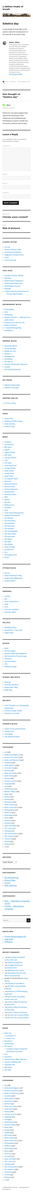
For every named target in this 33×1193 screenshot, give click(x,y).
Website (6, 192)
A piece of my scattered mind (14, 729)
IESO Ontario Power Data (13, 283)
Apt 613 (7, 573)
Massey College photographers (15, 653)
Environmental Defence (13, 252)
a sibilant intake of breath (10, 1187)
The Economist (9, 521)
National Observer (11, 489)
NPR (6, 497)
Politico (7, 500)
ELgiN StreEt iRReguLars (13, 578)
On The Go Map (10, 403)
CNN (6, 460)
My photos (8, 1041)
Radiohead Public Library (13, 421)
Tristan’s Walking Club (12, 1062)
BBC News (8, 447)
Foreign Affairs (9, 468)
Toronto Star (9, 549)
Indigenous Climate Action (14, 255)
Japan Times (8, 476)
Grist (6, 312)
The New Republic (10, 531)
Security (7, 823)
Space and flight (10, 826)
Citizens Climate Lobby (12, 249)
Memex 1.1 (8, 354)
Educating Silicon (10, 346)
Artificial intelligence (12, 755)
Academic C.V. (11, 1036)
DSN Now (7, 278)
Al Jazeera (8, 442)
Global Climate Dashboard (13, 281)
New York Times (10, 494)
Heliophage (8, 315)
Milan (7, 81)
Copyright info (9, 1065)
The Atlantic (8, 518)
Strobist (7, 367)
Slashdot (7, 507)
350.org (7, 247)
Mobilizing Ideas (10, 627)
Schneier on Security (11, 713)
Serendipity (8, 734)
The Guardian (9, 523)
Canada (7, 763)
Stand (6, 257)
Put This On (8, 362)
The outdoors (9, 836)
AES (5, 599)
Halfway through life (14, 962)
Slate (6, 510)
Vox (5, 552)
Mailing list (8, 942)
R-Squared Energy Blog (12, 328)
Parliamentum (9, 356)
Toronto (7, 839)
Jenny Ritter (8, 418)
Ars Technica (9, 444)
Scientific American (11, 685)
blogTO (7, 450)
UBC (5, 664)
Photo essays (9, 805)
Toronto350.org (10, 260)
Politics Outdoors (10, 325)
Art (5, 752)
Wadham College (10, 667)
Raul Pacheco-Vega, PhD (13, 630)
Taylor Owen (9, 633)
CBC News (8, 455)
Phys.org (7, 682)
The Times (8, 539)
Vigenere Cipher (10, 612)
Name (5, 174)
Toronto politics (10, 661)
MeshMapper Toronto (12, 286)
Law (5, 786)
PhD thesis (8, 802)
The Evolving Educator (12, 369)
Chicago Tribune (10, 458)
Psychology (8, 815)
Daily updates (22, 81)
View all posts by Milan (15, 74)
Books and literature (11, 760)
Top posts (8, 1057)
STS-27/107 (8, 828)
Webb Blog (8, 690)
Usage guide (8, 939)
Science (7, 820)
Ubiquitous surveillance (15, 983)
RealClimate (8, 330)
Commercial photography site (15, 936)
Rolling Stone (9, 505)
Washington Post (10, 555)
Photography (9, 810)
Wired (6, 557)
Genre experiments (11, 601)
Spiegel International (12, 515)
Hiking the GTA (10, 351)
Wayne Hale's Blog (11, 687)
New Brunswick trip (11, 878)
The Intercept (9, 526)
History (7, 778)
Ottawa (7, 797)
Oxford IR (7, 659)
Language (8, 784)
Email (5, 183)
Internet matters (10, 781)
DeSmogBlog (9, 309)
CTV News (8, 463)
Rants (6, 818)
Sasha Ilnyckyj (9, 424)
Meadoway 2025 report (15, 970)
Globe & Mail (9, 471)
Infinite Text (9, 731)
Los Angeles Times (11, 479)
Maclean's (8, 481)
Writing (7, 844)
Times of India (9, 547)
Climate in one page (11, 388)
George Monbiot (10, 348)
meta (6, 607)
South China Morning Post (14, 513)
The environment (10, 833)
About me (7, 1033)
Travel (6, 841)
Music (6, 794)
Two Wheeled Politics (12, 737)
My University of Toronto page (15, 656)
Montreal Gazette (10, 484)
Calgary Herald (9, 452)
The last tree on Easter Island (18, 1015)
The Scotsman (9, 536)
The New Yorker (10, 534)
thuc (6, 1054)
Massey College (9, 651)
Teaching (7, 831)
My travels (8, 1067)
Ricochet (7, 502)
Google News (9, 473)
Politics (7, 812)
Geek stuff (8, 776)
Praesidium (8, 359)
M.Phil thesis (9, 789)
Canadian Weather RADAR (13, 275)
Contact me (10, 1038)
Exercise (7, 770)
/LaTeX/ (7, 596)
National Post (9, 492)
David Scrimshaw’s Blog (13, 575)
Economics (8, 768)
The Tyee (7, 542)
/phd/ (6, 648)
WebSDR (7, 289)
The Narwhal (9, 528)
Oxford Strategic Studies (13, 711)
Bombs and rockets (11, 757)
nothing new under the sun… (14, 322)
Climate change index (12, 385)
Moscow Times (9, 486)
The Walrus (8, 544)
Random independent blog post (15, 364)
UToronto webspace (11, 609)
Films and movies (10, 773)
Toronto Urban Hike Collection (15, 1059)
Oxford (6, 799)
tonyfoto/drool (9, 581)
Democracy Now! (10, 465)
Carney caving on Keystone (17, 1012)
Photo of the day (10, 807)
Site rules (7, 1070)
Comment (7, 146)
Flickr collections (10, 885)
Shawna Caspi (9, 426)
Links (6, 604)
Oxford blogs (9, 1044)
